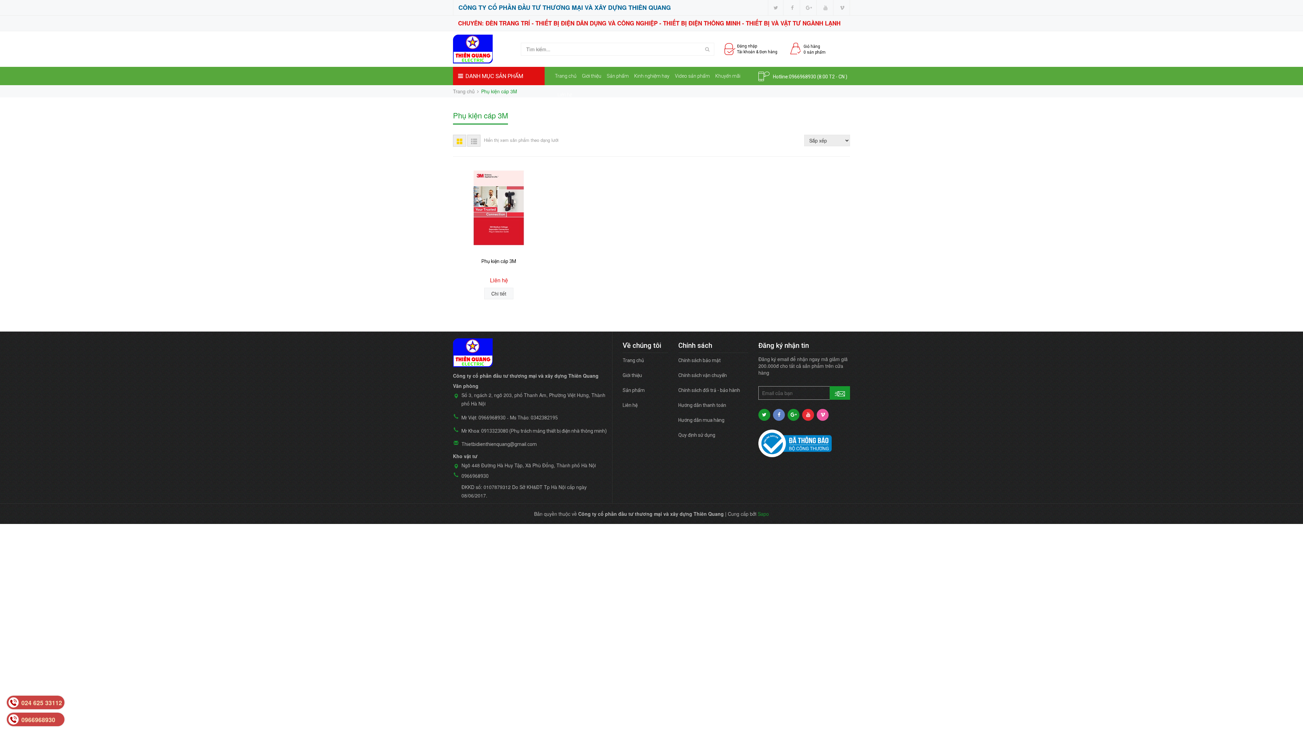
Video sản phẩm (692, 76)
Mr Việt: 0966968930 (483, 417)
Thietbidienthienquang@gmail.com (499, 444)
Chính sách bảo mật (699, 360)
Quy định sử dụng (696, 435)
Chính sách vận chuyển (702, 375)
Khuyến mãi (727, 76)
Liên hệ (565, 94)
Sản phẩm (618, 76)
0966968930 (802, 76)
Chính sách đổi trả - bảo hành (709, 390)
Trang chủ (566, 76)
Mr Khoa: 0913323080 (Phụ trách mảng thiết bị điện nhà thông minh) (534, 431)
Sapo (763, 513)
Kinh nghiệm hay (651, 76)
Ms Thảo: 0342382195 (534, 417)
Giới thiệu (591, 76)
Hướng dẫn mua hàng (701, 420)
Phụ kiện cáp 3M (498, 261)
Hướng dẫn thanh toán (702, 405)
